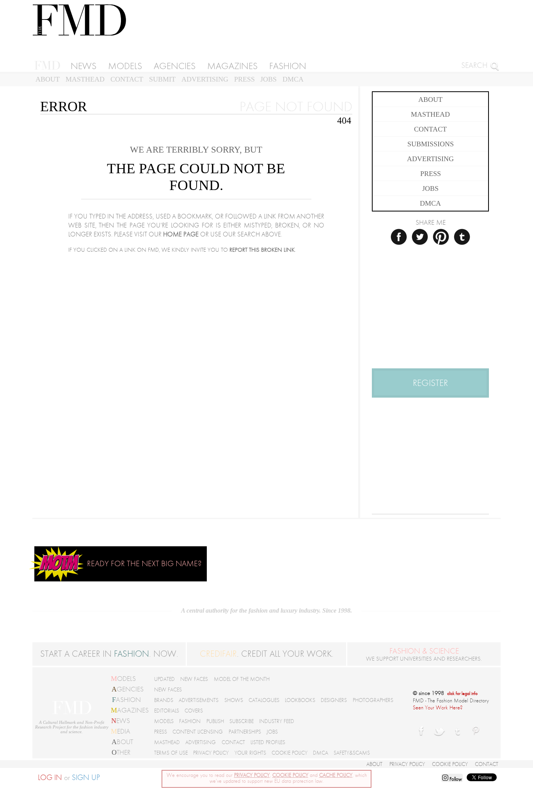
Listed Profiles (268, 742)
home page (181, 234)
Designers (334, 700)
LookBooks (300, 700)
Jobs (268, 79)
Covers (194, 711)
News (83, 66)
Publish (215, 721)
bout (122, 742)
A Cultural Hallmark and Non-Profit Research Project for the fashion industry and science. (71, 727)
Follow (455, 779)
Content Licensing (197, 732)
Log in (50, 777)
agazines (130, 710)
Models (125, 66)
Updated (164, 679)
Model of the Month (242, 679)
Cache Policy (335, 775)
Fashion (287, 66)
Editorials (166, 711)
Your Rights (250, 753)
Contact (126, 79)
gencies (128, 689)
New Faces (194, 679)
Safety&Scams (352, 753)
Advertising (204, 79)
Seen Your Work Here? (438, 708)
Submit (162, 79)
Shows (233, 700)
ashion (126, 700)
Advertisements (199, 700)
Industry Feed (276, 721)
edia (120, 731)
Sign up (86, 777)
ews (120, 721)
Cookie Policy (289, 753)
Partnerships (245, 732)
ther (121, 752)
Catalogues (264, 700)
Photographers (373, 700)
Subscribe (241, 721)
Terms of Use (171, 753)
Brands (163, 700)
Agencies (174, 66)
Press (244, 79)
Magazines (232, 66)
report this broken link (262, 250)
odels (123, 678)
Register (430, 383)
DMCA (293, 79)
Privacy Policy (211, 753)
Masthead (85, 79)
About (48, 79)
